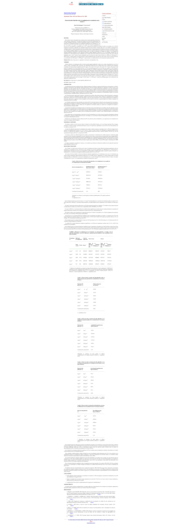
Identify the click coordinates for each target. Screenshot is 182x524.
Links (99, 494)
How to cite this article (108, 25)
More (105, 38)
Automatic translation (108, 29)
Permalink (106, 42)
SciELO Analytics (107, 17)
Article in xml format (108, 21)
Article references (107, 23)
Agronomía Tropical (70, 13)
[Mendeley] (103, 38)
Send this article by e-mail (109, 30)
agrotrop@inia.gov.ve (91, 522)
